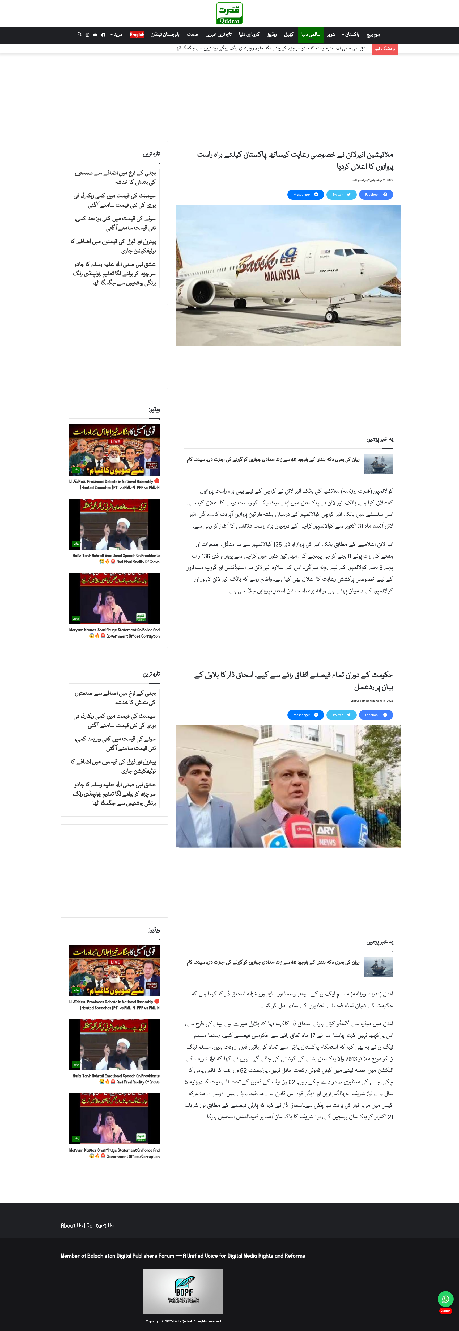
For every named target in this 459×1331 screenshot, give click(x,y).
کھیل (289, 34)
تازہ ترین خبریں (219, 34)
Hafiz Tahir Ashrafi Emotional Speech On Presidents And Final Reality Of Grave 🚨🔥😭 (116, 559)
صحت (192, 34)
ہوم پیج (373, 34)
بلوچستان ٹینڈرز (166, 34)
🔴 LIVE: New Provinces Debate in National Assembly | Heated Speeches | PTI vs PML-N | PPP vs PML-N (114, 484)
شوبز (331, 34)
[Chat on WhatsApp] (446, 1299)
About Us (72, 1225)
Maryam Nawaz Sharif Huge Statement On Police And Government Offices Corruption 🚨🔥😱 (114, 633)
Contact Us (100, 1225)
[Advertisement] (229, 96)
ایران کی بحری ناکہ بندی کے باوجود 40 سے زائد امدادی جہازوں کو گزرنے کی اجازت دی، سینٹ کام (273, 459)
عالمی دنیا (310, 34)
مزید (118, 34)
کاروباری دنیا (249, 34)
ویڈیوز (272, 34)
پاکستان (352, 34)
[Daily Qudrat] (229, 13)
